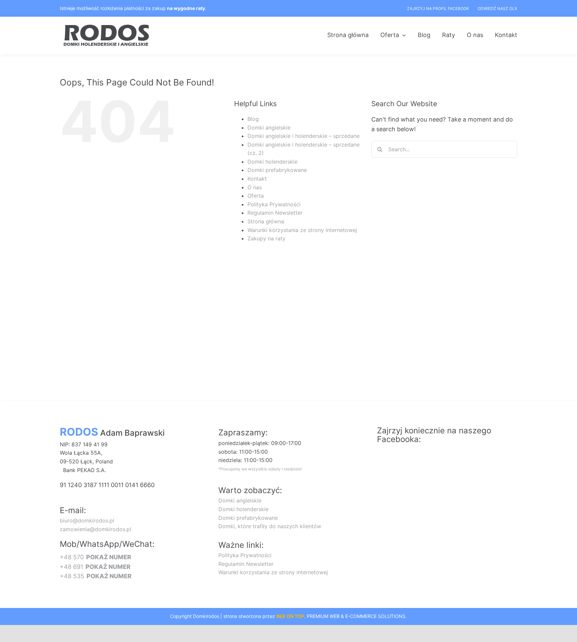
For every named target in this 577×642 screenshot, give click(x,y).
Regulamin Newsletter (275, 212)
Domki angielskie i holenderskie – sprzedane (303, 136)
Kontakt (257, 178)
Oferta (255, 195)
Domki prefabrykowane (277, 170)
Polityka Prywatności (274, 204)
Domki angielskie (269, 127)
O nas (254, 187)
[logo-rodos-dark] (107, 26)
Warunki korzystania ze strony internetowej (302, 230)
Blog (253, 119)
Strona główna (265, 221)
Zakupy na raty (266, 238)
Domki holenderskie (272, 161)
